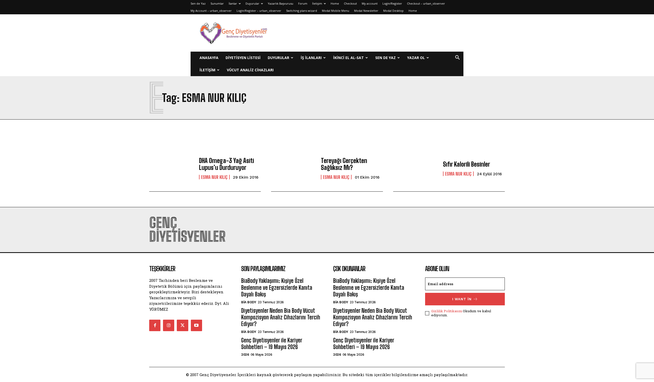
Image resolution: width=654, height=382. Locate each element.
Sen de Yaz (198, 3)
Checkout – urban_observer (426, 3)
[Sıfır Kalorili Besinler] (415, 168)
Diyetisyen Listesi (243, 57)
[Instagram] (168, 325)
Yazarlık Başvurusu (280, 3)
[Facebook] (154, 325)
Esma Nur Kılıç (214, 177)
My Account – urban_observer (211, 11)
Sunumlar (217, 3)
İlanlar (233, 3)
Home (335, 3)
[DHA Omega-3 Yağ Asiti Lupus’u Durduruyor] (171, 168)
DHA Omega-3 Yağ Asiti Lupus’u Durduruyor (226, 164)
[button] (457, 58)
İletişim (317, 3)
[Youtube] (196, 325)
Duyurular (252, 3)
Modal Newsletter (366, 11)
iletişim (207, 69)
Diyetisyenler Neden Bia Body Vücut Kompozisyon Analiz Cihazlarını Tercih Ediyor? (280, 317)
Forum (302, 3)
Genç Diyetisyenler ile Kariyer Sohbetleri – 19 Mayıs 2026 (271, 343)
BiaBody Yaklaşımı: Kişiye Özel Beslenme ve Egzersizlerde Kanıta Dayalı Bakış (276, 287)
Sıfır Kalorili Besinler (466, 164)
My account (370, 3)
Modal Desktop (393, 11)
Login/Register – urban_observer (259, 11)
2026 (245, 354)
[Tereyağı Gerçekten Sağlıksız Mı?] (293, 168)
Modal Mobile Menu (335, 11)
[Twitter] (182, 325)
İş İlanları (311, 57)
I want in (462, 299)
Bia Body (248, 302)
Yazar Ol (416, 57)
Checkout (350, 3)
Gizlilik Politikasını (446, 311)
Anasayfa (209, 57)
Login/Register (392, 3)
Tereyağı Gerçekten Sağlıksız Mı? (344, 164)
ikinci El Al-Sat (348, 57)
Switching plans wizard (301, 11)
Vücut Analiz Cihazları (250, 69)
